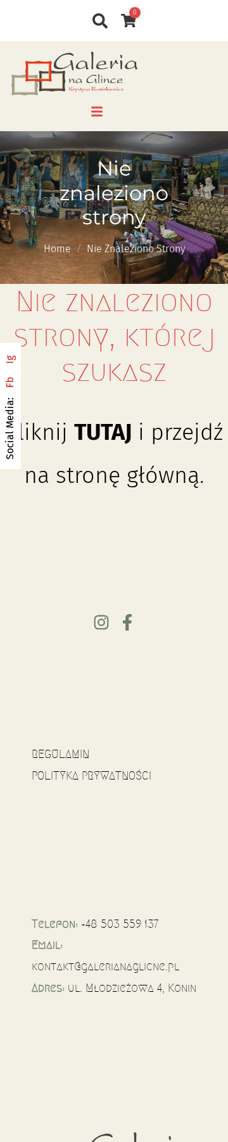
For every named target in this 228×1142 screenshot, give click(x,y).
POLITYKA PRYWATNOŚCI (91, 775)
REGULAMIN (60, 754)
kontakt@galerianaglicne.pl (105, 966)
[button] (96, 111)
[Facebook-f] (127, 622)
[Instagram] (101, 622)
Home (57, 249)
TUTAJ (103, 432)
